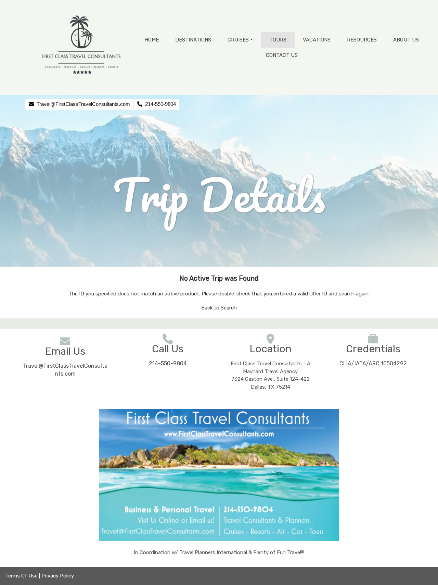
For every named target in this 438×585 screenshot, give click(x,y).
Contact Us (282, 55)
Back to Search (219, 308)
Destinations (193, 40)
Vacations (317, 40)
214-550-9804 (168, 363)
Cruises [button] (238, 40)
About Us (406, 40)
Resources (362, 40)
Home (151, 40)
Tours (277, 40)
